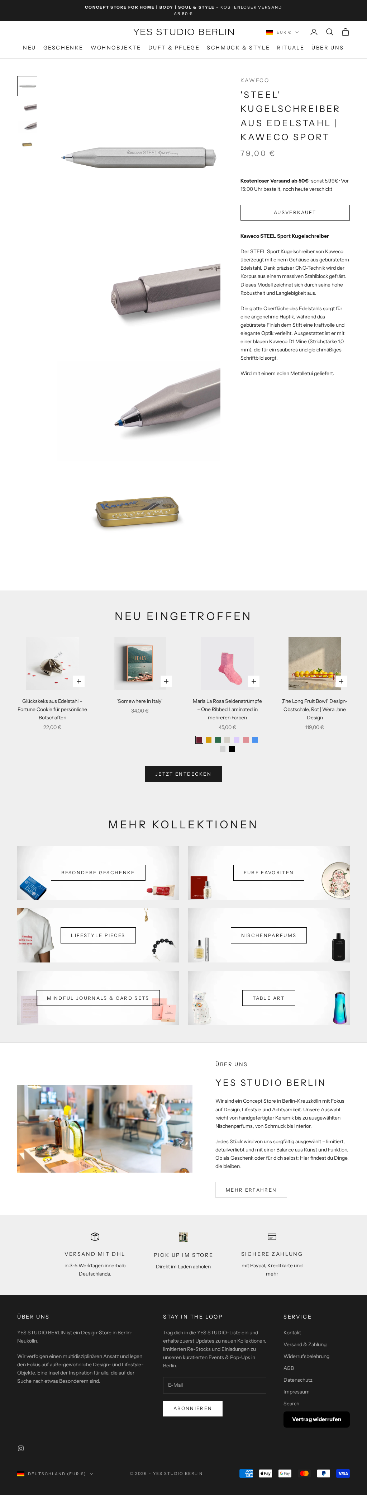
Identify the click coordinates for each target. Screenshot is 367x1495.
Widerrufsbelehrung (306, 1356)
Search (291, 1403)
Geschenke (63, 47)
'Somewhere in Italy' (139, 701)
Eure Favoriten (269, 872)
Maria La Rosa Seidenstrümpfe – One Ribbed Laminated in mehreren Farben (227, 709)
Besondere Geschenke (98, 872)
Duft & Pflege (174, 47)
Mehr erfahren (251, 1190)
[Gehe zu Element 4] (27, 144)
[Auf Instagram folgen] (20, 1448)
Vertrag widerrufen (316, 1419)
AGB (288, 1368)
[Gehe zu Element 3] (27, 126)
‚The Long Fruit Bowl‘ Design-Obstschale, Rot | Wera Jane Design (315, 709)
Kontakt (292, 1332)
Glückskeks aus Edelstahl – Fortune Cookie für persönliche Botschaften (52, 709)
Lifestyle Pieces (98, 935)
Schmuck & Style (238, 47)
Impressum (296, 1391)
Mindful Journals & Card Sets (98, 998)
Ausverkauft (295, 212)
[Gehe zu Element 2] (27, 108)
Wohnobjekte (116, 47)
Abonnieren (192, 1408)
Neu (29, 47)
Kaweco (255, 80)
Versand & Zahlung (305, 1344)
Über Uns (327, 47)
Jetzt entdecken (183, 774)
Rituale (290, 47)
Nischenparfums (269, 935)
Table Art (269, 998)
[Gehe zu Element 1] (27, 86)
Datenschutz (298, 1380)
